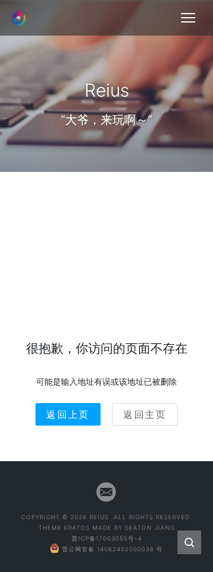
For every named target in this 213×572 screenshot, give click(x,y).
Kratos (77, 527)
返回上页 (68, 414)
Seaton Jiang (150, 527)
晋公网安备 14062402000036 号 (112, 548)
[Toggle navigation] (188, 18)
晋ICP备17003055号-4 (107, 538)
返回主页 (145, 414)
